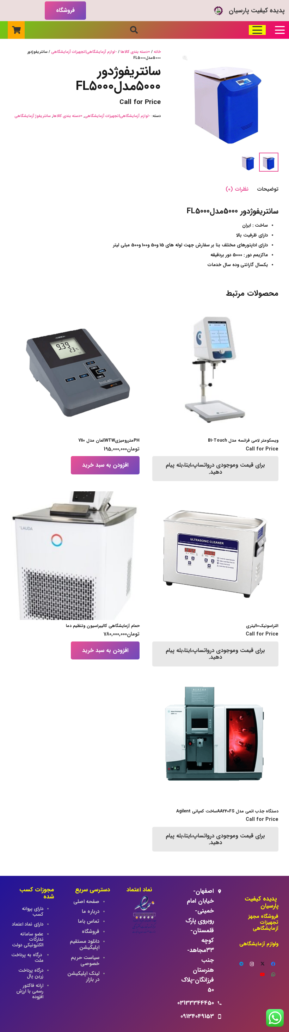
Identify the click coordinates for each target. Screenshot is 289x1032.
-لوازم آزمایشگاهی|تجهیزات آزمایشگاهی (84, 52)
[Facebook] (273, 964)
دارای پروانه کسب (32, 911)
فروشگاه (90, 932)
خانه (157, 52)
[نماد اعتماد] (144, 915)
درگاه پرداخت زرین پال (30, 973)
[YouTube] (262, 974)
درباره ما (90, 912)
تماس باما (88, 921)
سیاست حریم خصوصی (85, 961)
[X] (262, 964)
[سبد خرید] (16, 30)
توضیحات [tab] (267, 189)
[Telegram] (241, 964)
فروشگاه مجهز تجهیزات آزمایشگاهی (263, 923)
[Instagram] (252, 964)
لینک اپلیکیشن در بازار (83, 977)
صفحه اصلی (86, 902)
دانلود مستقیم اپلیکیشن (83, 945)
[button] (279, 30)
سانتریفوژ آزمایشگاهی (32, 116)
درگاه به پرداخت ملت (27, 957)
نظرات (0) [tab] (237, 189)
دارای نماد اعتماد (27, 924)
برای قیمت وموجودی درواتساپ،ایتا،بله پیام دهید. (215, 468)
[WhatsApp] (273, 974)
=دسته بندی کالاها (135, 52)
